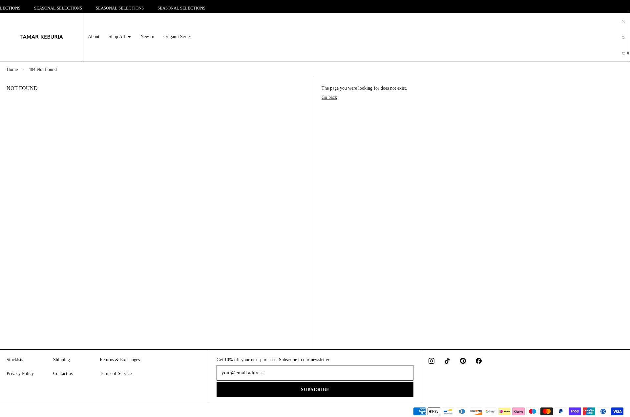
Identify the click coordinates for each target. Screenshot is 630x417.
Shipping (61, 359)
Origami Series (177, 36)
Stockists (15, 359)
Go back (329, 97)
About (93, 36)
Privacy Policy (20, 373)
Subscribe (315, 389)
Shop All (117, 36)
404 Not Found (43, 69)
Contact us (63, 373)
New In (147, 36)
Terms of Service (116, 373)
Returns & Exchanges (120, 359)
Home (12, 69)
